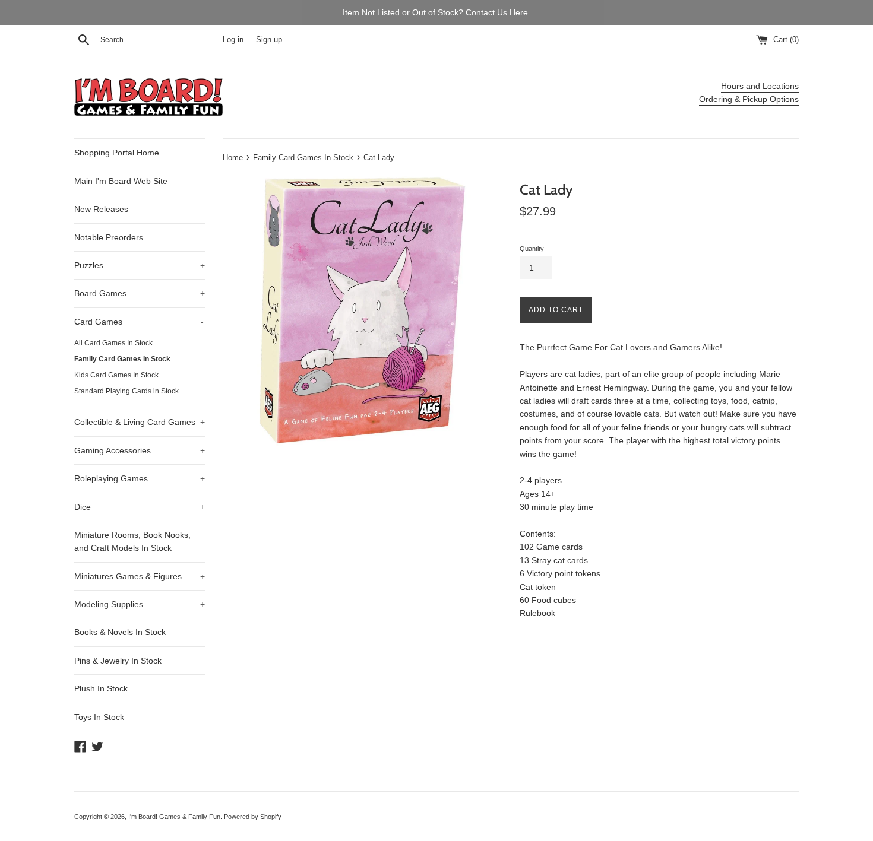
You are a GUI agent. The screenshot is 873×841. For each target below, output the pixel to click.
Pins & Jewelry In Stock (118, 660)
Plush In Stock (101, 688)
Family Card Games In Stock (122, 359)
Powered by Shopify (252, 816)
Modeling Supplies (139, 604)
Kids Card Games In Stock (116, 375)
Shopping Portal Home (116, 152)
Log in (233, 40)
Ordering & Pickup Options (749, 99)
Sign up (269, 40)
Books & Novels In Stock (120, 632)
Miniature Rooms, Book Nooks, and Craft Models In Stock (132, 541)
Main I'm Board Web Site (120, 181)
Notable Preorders (108, 237)
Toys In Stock (99, 717)
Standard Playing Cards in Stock (126, 391)
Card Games (139, 321)
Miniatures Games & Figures (139, 576)
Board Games (139, 293)
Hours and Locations (760, 86)
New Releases (101, 209)
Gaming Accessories (139, 450)
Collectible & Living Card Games (139, 422)
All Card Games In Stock (113, 343)
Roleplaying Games (139, 478)
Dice (139, 507)
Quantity (532, 248)
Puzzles (139, 265)
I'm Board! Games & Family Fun (174, 816)
